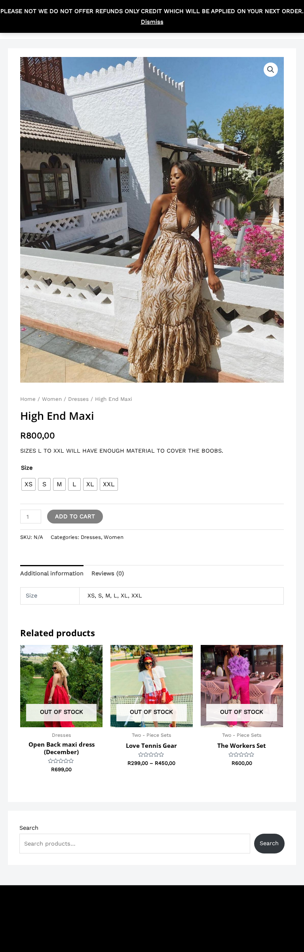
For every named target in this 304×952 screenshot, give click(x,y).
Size (26, 467)
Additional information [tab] (52, 573)
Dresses (78, 399)
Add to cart (75, 516)
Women (52, 399)
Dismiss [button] (152, 21)
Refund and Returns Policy (228, 932)
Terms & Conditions (217, 900)
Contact (201, 911)
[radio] (28, 484)
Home (28, 399)
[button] (271, 70)
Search (28, 827)
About (198, 921)
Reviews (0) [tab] (107, 573)
